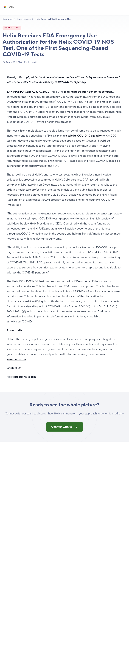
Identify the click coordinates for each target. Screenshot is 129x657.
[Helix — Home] (9, 6)
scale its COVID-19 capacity (84, 136)
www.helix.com (16, 359)
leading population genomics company (88, 92)
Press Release (24, 19)
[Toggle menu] (123, 7)
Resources (8, 19)
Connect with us (61, 427)
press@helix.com (25, 377)
